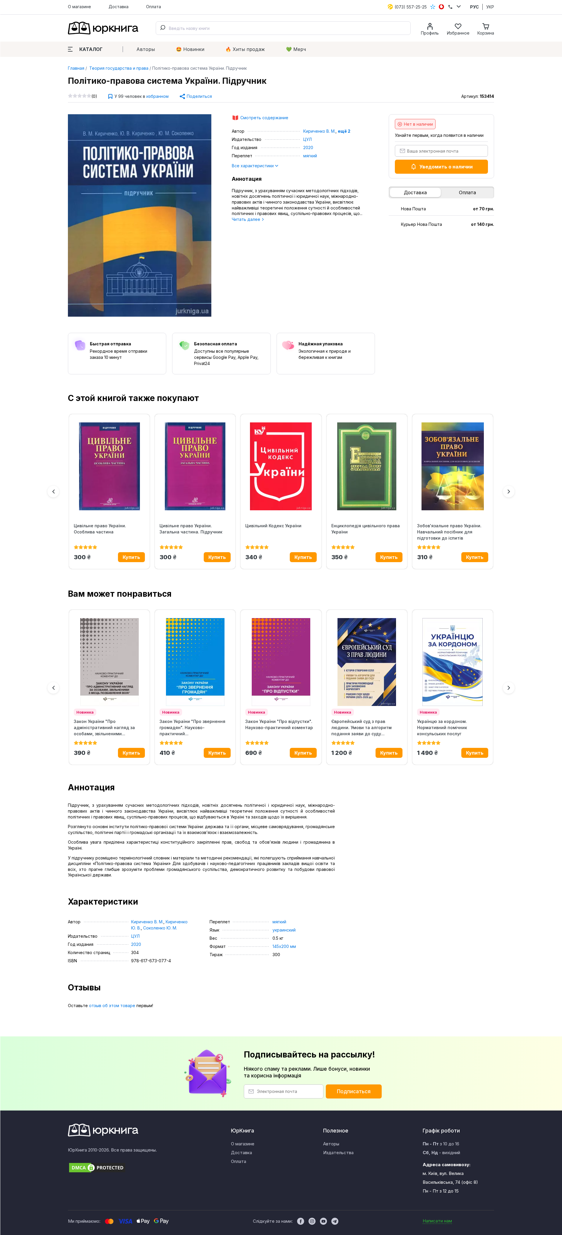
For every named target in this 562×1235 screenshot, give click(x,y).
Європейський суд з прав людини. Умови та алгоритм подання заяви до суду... (361, 727)
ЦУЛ (307, 139)
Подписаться (354, 1091)
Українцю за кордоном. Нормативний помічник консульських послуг (442, 727)
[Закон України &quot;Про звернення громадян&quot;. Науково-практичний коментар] (195, 662)
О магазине (79, 6)
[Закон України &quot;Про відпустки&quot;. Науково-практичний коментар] (280, 662)
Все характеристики (253, 165)
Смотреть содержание (264, 117)
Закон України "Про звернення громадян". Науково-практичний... (192, 727)
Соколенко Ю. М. (160, 927)
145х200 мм (284, 946)
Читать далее (246, 219)
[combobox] (283, 28)
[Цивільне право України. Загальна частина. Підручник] (195, 466)
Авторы (145, 49)
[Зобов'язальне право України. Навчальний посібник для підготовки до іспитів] (452, 466)
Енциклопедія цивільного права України (365, 528)
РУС (474, 6)
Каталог (90, 49)
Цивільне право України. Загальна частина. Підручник (191, 528)
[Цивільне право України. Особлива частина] (109, 466)
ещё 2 (344, 131)
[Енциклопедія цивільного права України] (366, 466)
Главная (76, 68)
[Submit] (162, 28)
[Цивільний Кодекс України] (280, 466)
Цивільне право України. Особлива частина (100, 528)
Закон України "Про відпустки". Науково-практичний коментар (279, 724)
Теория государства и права (118, 68)
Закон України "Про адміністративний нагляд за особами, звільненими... (104, 727)
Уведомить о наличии (446, 167)
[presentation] (53, 491)
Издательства (338, 1152)
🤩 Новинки (190, 49)
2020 (308, 147)
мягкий (310, 155)
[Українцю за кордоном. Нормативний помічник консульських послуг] (452, 662)
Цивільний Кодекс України (273, 525)
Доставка (118, 6)
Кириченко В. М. (319, 131)
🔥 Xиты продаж (245, 49)
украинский (284, 929)
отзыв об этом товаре (112, 1005)
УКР (490, 6)
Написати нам (437, 1221)
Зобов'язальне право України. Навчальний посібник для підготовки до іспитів (449, 531)
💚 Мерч (296, 49)
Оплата (153, 6)
